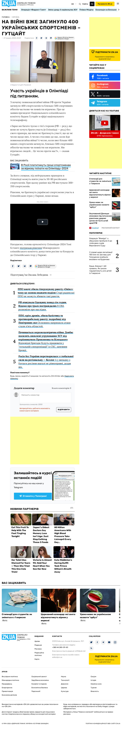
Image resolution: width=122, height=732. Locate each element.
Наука (63, 677)
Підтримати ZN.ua (105, 4)
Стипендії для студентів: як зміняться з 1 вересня (100, 181)
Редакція (38, 645)
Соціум (93, 677)
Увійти (85, 4)
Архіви (37, 641)
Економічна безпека (39, 688)
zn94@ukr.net (80, 651)
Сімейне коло (96, 684)
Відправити (64, 410)
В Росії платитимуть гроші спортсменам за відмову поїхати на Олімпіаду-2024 (46, 166)
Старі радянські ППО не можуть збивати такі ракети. (46, 293)
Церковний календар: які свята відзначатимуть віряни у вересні (100, 193)
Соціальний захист (39, 677)
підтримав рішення (31, 247)
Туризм (94, 688)
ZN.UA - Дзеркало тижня (105, 133)
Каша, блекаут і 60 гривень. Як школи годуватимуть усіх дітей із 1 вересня (100, 269)
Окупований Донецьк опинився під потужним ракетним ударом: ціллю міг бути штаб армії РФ (100, 218)
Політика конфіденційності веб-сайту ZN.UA (103, 723)
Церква (64, 688)
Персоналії (35, 691)
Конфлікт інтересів (39, 684)
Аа (92, 4)
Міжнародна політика (10, 680)
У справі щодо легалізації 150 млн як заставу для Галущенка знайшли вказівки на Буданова (100, 256)
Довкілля (64, 684)
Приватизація (7, 691)
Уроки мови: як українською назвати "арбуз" (99, 204)
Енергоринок (7, 688)
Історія (93, 680)
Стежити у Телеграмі (35, 496)
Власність (95, 691)
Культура (65, 691)
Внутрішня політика (10, 677)
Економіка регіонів (9, 695)
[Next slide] (118, 10)
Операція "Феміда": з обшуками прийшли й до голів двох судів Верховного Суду (100, 242)
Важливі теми (9, 10)
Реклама (38, 649)
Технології (65, 680)
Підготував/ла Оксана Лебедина (29, 274)
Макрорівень (7, 684)
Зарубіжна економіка (40, 680)
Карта (37, 659)
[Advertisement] (44, 440)
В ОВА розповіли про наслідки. (42, 306)
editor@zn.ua (57, 657)
